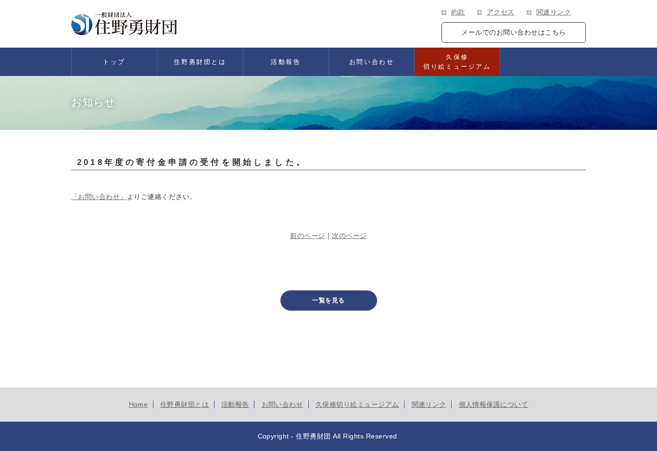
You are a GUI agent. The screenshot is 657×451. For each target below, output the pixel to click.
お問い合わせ (371, 61)
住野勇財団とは (200, 61)
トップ (114, 61)
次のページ (349, 235)
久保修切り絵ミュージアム (457, 61)
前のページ (307, 235)
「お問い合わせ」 (99, 196)
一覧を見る (328, 300)
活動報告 (286, 61)
